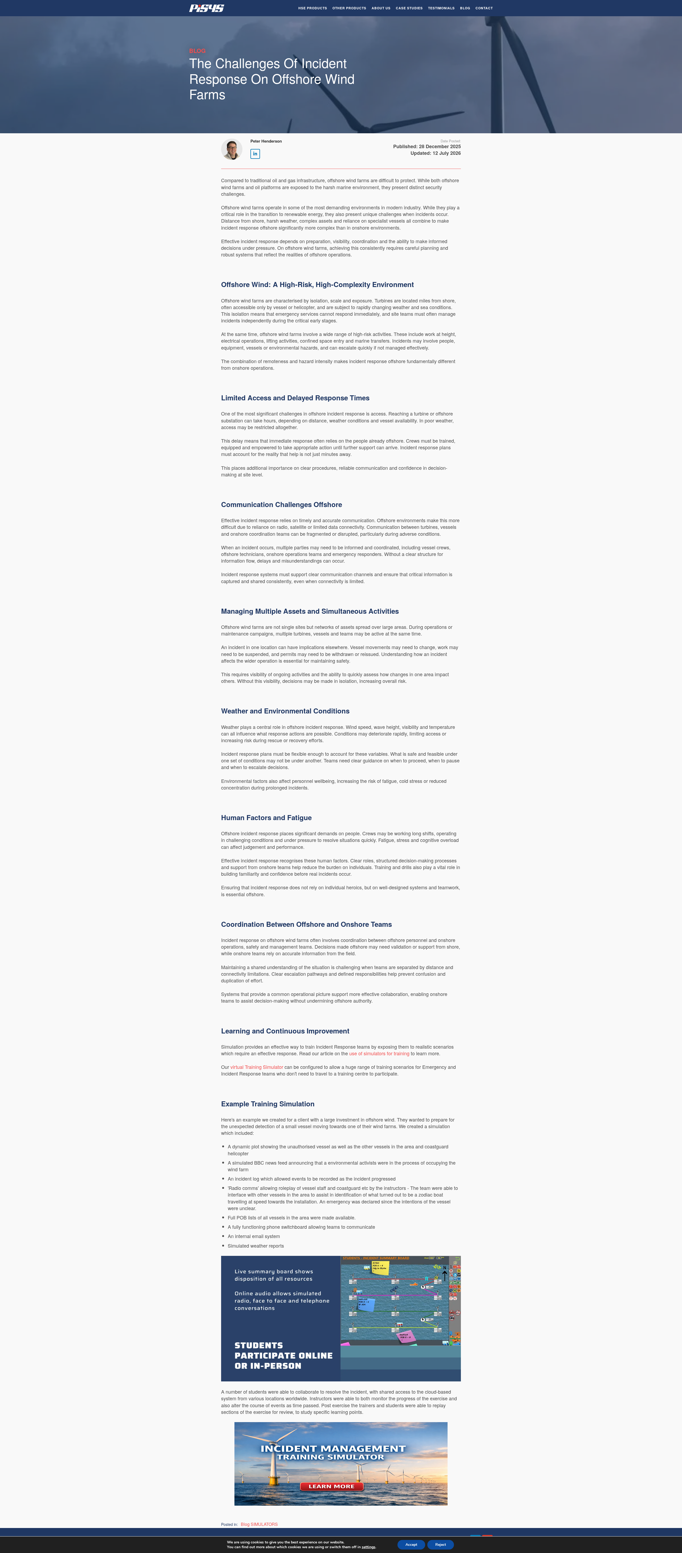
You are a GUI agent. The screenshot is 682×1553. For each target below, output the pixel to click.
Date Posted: (451, 140)
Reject (440, 1544)
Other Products (349, 8)
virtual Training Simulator (256, 1066)
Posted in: (229, 1524)
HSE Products (312, 8)
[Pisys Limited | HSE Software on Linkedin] (255, 154)
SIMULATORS (264, 1524)
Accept (411, 1544)
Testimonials (441, 8)
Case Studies (409, 8)
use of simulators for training (379, 1053)
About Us (381, 8)
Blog (465, 8)
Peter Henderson (266, 141)
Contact (484, 8)
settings (368, 1547)
